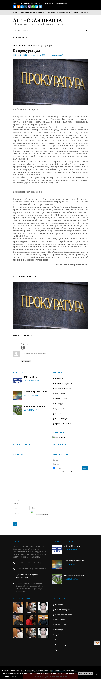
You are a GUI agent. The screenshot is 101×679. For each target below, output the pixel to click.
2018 (23, 46)
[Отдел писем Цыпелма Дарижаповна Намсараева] (43, 607)
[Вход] (23, 348)
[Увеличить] (50, 305)
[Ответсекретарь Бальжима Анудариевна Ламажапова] (31, 620)
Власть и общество (63, 383)
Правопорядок (61, 419)
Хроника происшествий (24, 12)
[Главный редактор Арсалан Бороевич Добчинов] (43, 620)
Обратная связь (60, 3)
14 (35, 46)
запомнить (59, 468)
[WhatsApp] (33, 6)
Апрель (30, 46)
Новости (59, 378)
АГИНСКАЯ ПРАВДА (37, 20)
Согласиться (85, 673)
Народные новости (37, 3)
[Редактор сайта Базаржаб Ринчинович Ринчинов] (18, 620)
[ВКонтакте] (14, 6)
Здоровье (59, 409)
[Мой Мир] (22, 6)
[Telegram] (40, 6)
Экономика (60, 393)
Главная (16, 46)
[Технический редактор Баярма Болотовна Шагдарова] (18, 607)
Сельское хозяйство (63, 388)
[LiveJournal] (25, 6)
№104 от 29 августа (33, 377)
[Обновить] (47, 500)
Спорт (58, 414)
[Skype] (36, 6)
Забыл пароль (66, 472)
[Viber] (29, 6)
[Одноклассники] (18, 6)
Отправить (26, 361)
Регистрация (23, 3)
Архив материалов (63, 424)
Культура (59, 403)
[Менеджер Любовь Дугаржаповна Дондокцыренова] (31, 607)
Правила (49, 3)
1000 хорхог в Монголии (51, 12)
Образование (61, 398)
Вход (15, 3)
